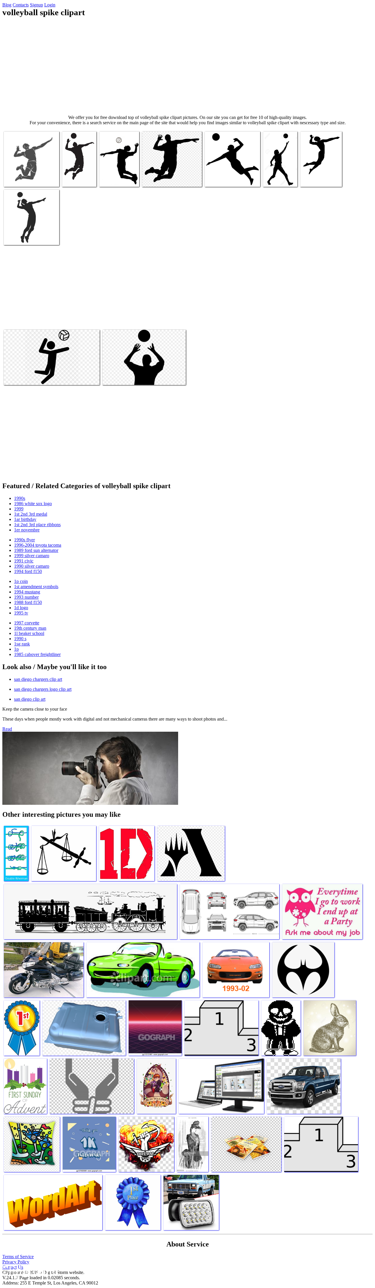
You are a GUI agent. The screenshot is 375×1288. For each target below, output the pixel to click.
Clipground (29, 1270)
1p (16, 649)
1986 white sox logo (33, 503)
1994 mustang (27, 591)
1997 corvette (26, 622)
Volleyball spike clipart (24, 179)
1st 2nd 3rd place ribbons (37, 524)
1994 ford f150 (28, 571)
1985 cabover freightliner (37, 654)
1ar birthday (25, 519)
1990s (19, 498)
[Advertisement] (187, 66)
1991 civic (23, 560)
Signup (36, 4)
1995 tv (21, 612)
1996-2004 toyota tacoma (37, 545)
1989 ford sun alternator (36, 550)
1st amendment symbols (36, 586)
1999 (18, 508)
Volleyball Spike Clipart (226, 179)
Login (49, 4)
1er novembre (27, 529)
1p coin (21, 581)
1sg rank (22, 643)
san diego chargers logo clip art (42, 689)
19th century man (30, 628)
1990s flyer (24, 539)
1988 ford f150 (28, 602)
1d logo (21, 607)
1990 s (20, 638)
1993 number (26, 597)
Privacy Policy (15, 1261)
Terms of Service (18, 1256)
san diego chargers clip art (38, 679)
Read (7, 728)
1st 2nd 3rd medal (30, 514)
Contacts (21, 4)
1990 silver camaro (31, 566)
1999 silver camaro (31, 555)
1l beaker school (29, 633)
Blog (6, 4)
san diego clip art (29, 699)
